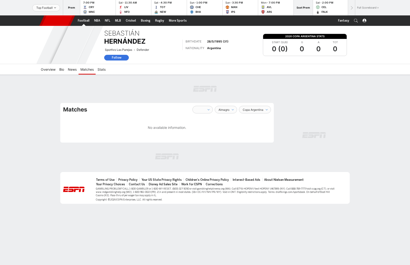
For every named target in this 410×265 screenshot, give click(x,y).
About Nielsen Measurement (284, 179)
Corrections (214, 184)
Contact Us (137, 184)
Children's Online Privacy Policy (207, 179)
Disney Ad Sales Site (163, 184)
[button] (356, 21)
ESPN (57, 20)
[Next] (351, 7)
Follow (116, 57)
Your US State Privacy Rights (161, 179)
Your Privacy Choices (110, 184)
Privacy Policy (128, 179)
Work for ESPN (191, 184)
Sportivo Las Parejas (118, 49)
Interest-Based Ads (246, 179)
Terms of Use (105, 179)
